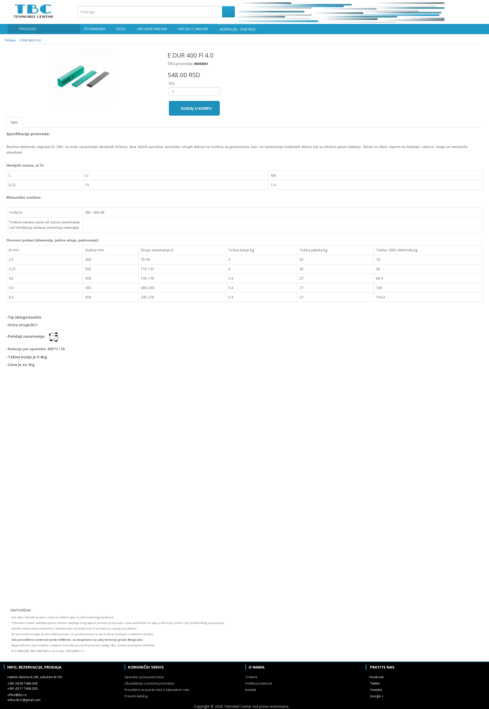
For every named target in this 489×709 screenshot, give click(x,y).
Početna (10, 40)
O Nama (251, 677)
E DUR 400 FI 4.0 (30, 40)
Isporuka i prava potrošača (144, 677)
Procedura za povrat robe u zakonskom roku (157, 690)
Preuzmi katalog (136, 696)
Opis (14, 122)
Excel (121, 28)
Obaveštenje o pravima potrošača (149, 683)
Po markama (94, 28)
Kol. (172, 83)
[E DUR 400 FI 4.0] (83, 77)
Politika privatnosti (258, 683)
